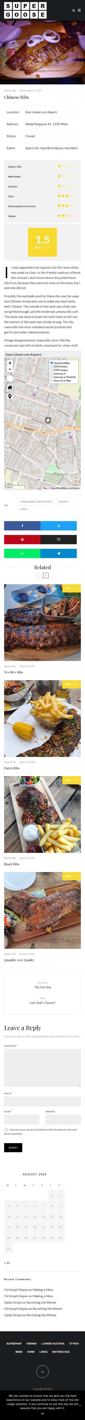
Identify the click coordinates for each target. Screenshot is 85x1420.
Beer (18, 1351)
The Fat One (42, 985)
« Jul (7, 1262)
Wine (24, 509)
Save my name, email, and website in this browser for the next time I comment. (40, 1131)
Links (43, 1351)
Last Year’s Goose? (42, 1000)
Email (8, 1111)
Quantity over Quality (19, 960)
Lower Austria (52, 1343)
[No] (80, 1405)
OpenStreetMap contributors (65, 488)
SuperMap (14, 1343)
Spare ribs (10, 90)
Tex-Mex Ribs (13, 672)
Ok (42, 1413)
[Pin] (22, 539)
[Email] (58, 539)
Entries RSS (61, 1351)
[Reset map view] (10, 387)
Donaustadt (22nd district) (37, 502)
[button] (48, 420)
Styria (74, 1343)
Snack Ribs (11, 864)
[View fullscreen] (10, 378)
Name (8, 1093)
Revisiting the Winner (42, 1302)
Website (50, 1111)
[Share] (22, 525)
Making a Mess (43, 1289)
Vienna (63, 502)
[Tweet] (58, 525)
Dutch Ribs (12, 768)
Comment (10, 1045)
